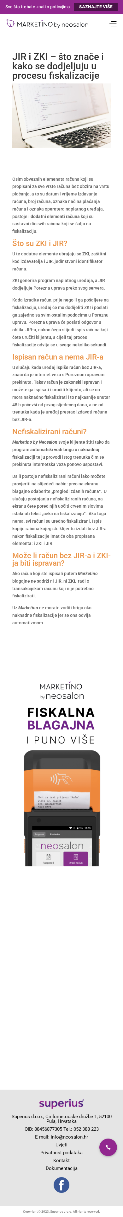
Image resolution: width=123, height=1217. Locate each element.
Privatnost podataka (61, 1153)
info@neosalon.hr (69, 1137)
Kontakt (61, 1160)
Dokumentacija (62, 1168)
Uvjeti (61, 1145)
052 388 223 (86, 1129)
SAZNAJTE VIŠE (96, 6)
